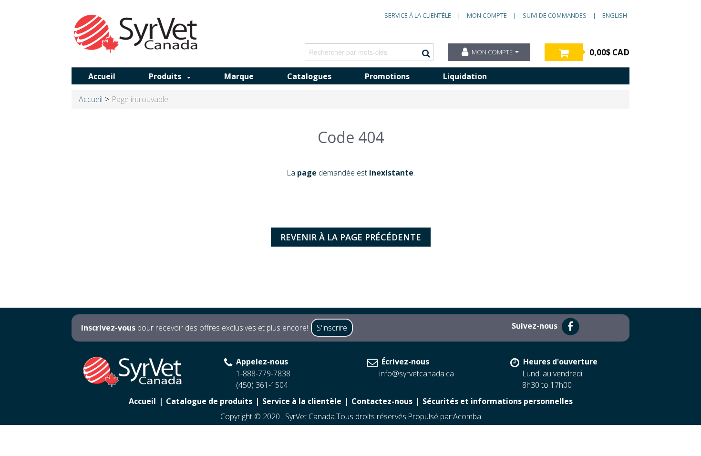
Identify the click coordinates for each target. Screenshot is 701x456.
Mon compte (487, 15)
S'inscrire (332, 327)
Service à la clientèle (417, 15)
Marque (239, 76)
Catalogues (309, 76)
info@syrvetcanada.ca (416, 373)
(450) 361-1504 (262, 385)
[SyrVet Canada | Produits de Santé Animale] (136, 34)
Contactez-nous (381, 401)
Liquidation (465, 76)
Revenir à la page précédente (350, 237)
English (614, 15)
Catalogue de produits (209, 401)
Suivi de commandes (555, 15)
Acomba (467, 416)
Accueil (101, 76)
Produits (165, 76)
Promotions (387, 76)
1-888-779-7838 (263, 373)
